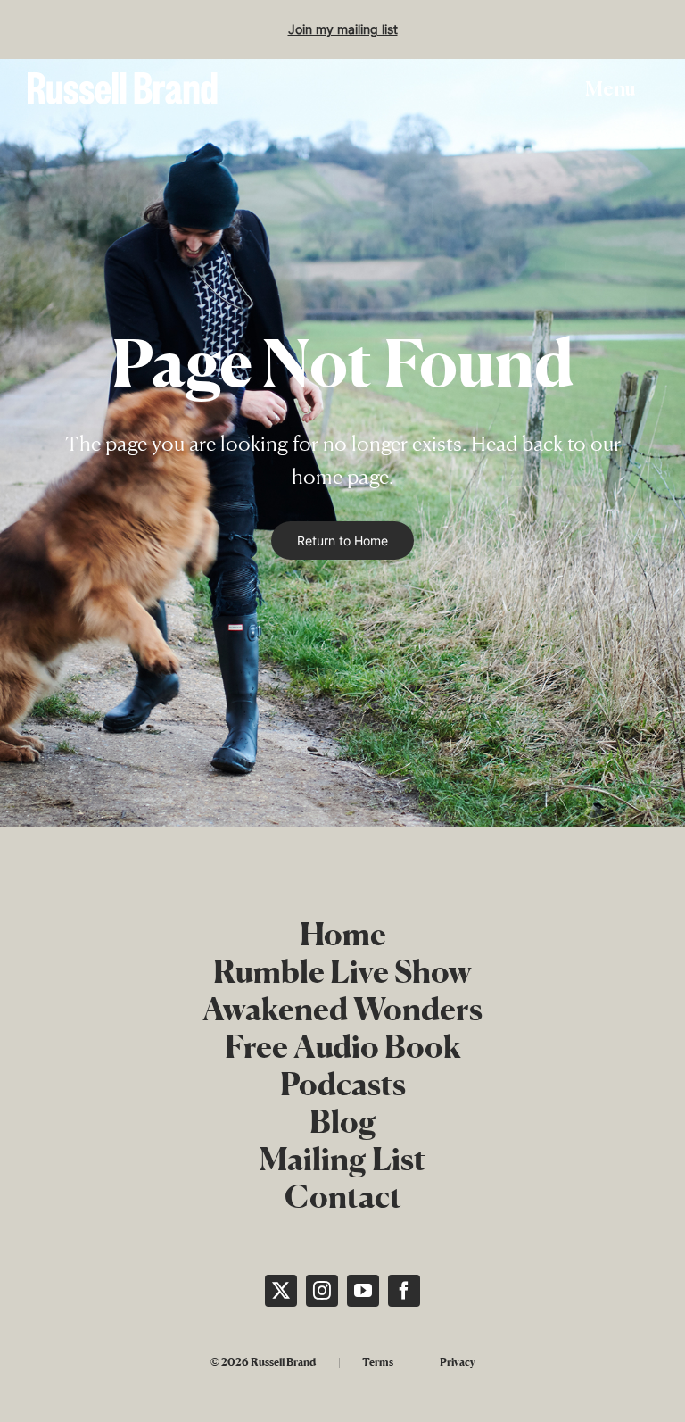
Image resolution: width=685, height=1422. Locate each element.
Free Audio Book (343, 1046)
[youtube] (363, 1291)
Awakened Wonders (342, 1008)
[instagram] (322, 1291)
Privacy (457, 1362)
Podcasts (343, 1083)
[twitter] (281, 1291)
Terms (377, 1362)
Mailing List (342, 1158)
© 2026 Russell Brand (263, 1362)
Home (343, 933)
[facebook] (404, 1291)
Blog (342, 1121)
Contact (343, 1196)
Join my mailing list (343, 29)
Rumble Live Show (342, 971)
